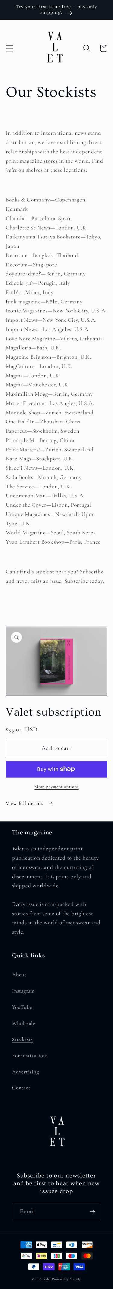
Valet (47, 1279)
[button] (9, 48)
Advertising (25, 1072)
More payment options (56, 786)
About (19, 974)
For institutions (30, 1055)
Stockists (22, 1039)
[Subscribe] (92, 1211)
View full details (25, 803)
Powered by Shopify (66, 1279)
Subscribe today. (84, 581)
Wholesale (23, 1023)
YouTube (22, 1007)
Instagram (23, 991)
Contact (21, 1088)
